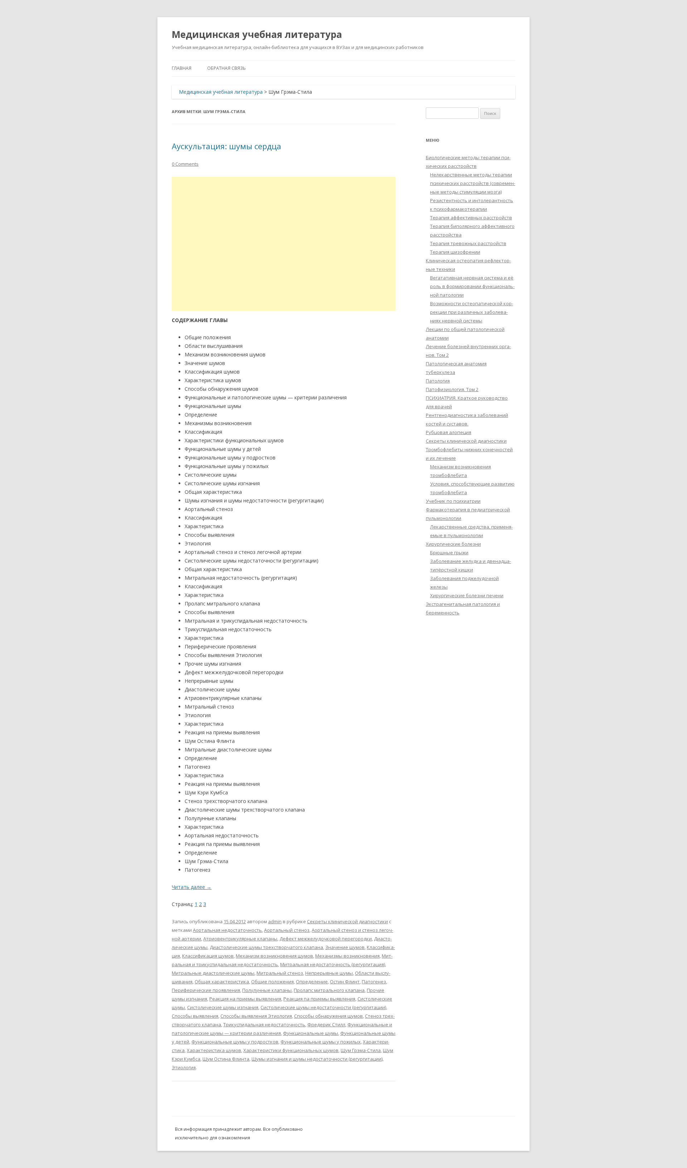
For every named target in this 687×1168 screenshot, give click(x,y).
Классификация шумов (208, 956)
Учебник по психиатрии (453, 501)
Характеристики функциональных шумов (290, 1050)
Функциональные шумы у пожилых (321, 1041)
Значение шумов (345, 947)
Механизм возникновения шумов (274, 956)
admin (275, 921)
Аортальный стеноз (287, 930)
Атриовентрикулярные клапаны (240, 938)
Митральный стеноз (280, 973)
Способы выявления (195, 1016)
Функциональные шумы (310, 1033)
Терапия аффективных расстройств (471, 217)
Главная (181, 68)
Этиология (184, 1067)
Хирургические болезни (453, 544)
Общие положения (272, 981)
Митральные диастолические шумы (213, 973)
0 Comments (185, 164)
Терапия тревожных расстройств (468, 243)
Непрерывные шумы (329, 973)
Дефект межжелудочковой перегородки (325, 938)
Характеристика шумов (214, 1050)
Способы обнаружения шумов (328, 1016)
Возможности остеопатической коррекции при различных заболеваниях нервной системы (471, 312)
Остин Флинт (345, 981)
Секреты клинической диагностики (347, 921)
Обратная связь (226, 68)
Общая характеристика (222, 981)
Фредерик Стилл (326, 1024)
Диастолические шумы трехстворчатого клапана (266, 947)
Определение (312, 981)
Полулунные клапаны (267, 990)
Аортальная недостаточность (227, 930)
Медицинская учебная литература (257, 34)
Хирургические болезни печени (466, 595)
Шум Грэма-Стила (361, 1050)
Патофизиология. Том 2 (452, 389)
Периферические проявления (206, 990)
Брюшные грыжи (449, 552)
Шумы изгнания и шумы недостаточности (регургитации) (317, 1059)
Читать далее (191, 887)
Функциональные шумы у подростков (234, 1041)
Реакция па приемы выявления (319, 999)
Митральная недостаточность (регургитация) (332, 964)
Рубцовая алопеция (448, 432)
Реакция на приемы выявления (245, 999)
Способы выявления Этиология (256, 1016)
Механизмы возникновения (347, 956)
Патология (438, 381)
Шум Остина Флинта (226, 1059)
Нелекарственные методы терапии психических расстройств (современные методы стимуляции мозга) (472, 183)
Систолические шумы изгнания (222, 1007)
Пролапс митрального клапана (329, 990)
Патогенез (374, 981)
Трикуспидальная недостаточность (264, 1024)
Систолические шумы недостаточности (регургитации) (323, 1007)
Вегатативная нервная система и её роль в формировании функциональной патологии (472, 286)
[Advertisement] (283, 244)
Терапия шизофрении (455, 252)
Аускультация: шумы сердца (226, 146)
